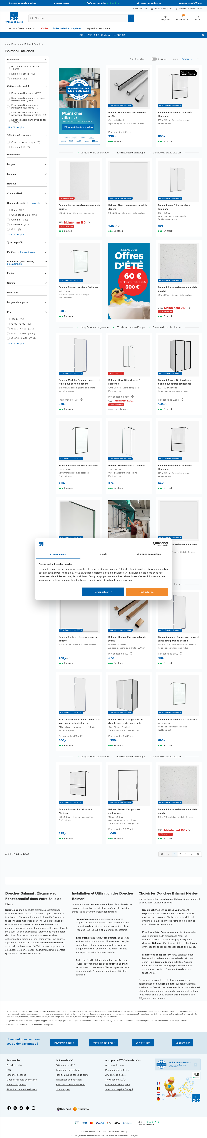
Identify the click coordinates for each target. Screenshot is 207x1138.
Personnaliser (101, 592)
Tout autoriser (146, 592)
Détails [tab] (103, 554)
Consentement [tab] (58, 554)
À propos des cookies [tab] (149, 554)
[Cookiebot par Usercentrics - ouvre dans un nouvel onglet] (155, 544)
